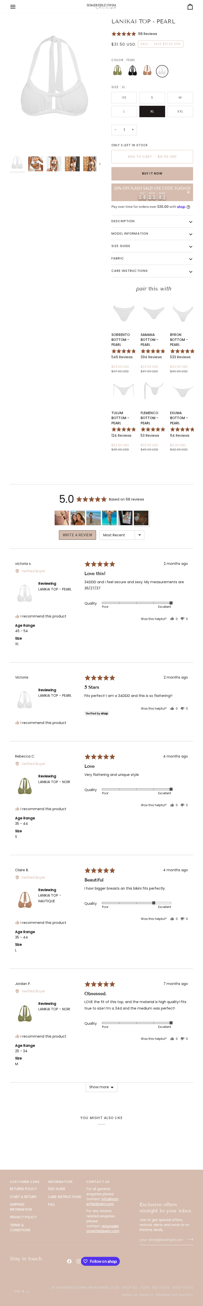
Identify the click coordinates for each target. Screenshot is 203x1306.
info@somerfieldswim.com (102, 1201)
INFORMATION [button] (60, 1182)
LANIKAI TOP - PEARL (55, 589)
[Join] (189, 1239)
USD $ (19, 1291)
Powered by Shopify (174, 1295)
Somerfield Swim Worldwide (82, 1287)
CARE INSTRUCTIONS (64, 1197)
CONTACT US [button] (98, 1182)
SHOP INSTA (182, 1287)
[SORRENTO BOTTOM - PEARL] (124, 312)
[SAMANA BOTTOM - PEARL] (153, 312)
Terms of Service (137, 1295)
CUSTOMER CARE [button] (25, 1182)
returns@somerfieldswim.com (102, 1228)
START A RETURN (23, 1197)
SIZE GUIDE (56, 1189)
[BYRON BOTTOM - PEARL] (183, 312)
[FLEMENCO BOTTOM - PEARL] (153, 391)
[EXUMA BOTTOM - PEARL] (183, 391)
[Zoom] (56, 86)
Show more (99, 1087)
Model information (129, 233)
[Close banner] (188, 192)
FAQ (51, 1204)
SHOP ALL (130, 1287)
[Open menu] (17, 6)
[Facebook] (69, 1261)
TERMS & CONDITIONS (20, 1228)
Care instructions (129, 271)
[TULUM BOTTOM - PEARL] (124, 391)
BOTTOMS (161, 1287)
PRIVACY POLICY (23, 1217)
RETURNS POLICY (23, 1189)
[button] (134, 33)
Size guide (120, 246)
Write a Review (77, 535)
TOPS (145, 1287)
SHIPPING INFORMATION (21, 1207)
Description (123, 221)
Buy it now (152, 173)
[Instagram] (78, 1261)
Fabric (117, 258)
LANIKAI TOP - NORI (54, 781)
